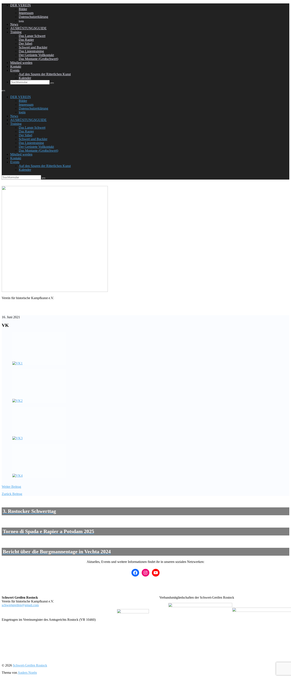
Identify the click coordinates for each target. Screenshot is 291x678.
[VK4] (39, 461)
